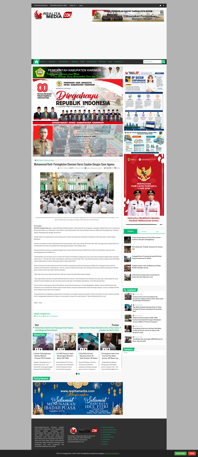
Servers (105, 442)
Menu (81, 5)
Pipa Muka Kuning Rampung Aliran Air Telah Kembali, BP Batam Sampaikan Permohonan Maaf (89, 358)
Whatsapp (54, 316)
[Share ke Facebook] (70, 168)
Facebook (163, 5)
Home (36, 61)
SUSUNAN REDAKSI (40, 5)
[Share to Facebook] (45, 343)
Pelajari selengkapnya (112, 453)
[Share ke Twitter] (72, 168)
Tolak (192, 453)
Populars (130, 231)
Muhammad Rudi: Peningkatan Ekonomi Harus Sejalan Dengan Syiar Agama (74, 164)
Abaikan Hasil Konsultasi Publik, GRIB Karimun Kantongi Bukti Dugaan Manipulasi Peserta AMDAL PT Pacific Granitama (147, 320)
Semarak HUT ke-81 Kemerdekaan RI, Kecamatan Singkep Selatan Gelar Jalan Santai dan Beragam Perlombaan (148, 299)
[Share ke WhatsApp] (74, 168)
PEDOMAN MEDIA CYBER (58, 5)
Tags (157, 232)
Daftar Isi (72, 5)
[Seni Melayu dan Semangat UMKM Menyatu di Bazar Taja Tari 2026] (128, 339)
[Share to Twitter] (48, 343)
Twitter (160, 5)
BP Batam (40, 160)
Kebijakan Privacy (108, 437)
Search (163, 62)
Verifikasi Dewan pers (109, 432)
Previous (34, 341)
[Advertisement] (128, 41)
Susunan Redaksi (108, 427)
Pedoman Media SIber (110, 430)
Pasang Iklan (107, 434)
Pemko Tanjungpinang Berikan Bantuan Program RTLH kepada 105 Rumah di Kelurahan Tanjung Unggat (43, 358)
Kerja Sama (106, 439)
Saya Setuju (180, 453)
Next (119, 341)
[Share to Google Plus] (51, 343)
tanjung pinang (49, 160)
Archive (144, 232)
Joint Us (105, 444)
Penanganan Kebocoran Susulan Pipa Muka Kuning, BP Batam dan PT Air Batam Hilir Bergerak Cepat (110, 358)
